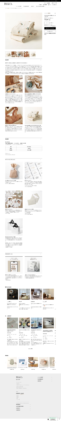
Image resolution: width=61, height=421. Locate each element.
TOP (6, 8)
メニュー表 (18, 399)
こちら (36, 185)
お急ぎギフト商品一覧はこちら (30, 277)
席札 (17, 398)
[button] (6, 31)
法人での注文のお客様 (40, 6)
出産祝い (8, 8)
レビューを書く (30, 348)
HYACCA (29, 148)
